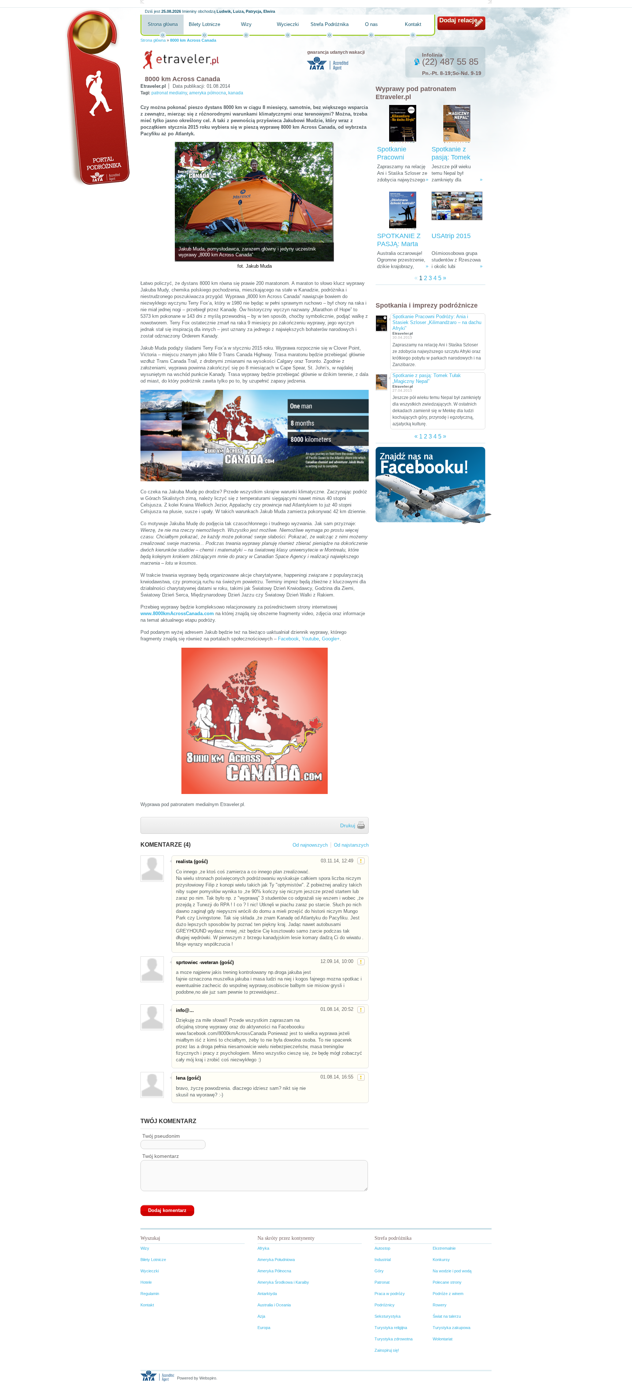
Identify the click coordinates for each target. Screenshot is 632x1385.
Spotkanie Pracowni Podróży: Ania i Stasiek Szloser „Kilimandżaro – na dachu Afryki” (436, 322)
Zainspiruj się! (387, 1350)
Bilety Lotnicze (204, 24)
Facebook (288, 638)
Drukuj (347, 825)
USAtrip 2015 (451, 236)
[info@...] (151, 1017)
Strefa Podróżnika (330, 24)
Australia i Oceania (274, 1305)
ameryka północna (207, 92)
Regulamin (149, 1293)
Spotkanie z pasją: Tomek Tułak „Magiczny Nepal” (426, 378)
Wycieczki (288, 24)
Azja (261, 1316)
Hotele (146, 1282)
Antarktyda (267, 1293)
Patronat (382, 1282)
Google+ (331, 638)
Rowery (440, 1305)
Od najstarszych (351, 845)
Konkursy (441, 1259)
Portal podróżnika (97, 97)
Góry (379, 1271)
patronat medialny (169, 92)
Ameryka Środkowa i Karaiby (283, 1282)
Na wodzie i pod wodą (452, 1271)
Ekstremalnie (444, 1248)
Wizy (246, 24)
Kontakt (413, 24)
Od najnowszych (310, 845)
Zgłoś (361, 861)
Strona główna (163, 24)
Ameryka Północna (274, 1271)
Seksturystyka (387, 1316)
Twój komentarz (160, 1156)
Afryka (263, 1248)
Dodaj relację (458, 20)
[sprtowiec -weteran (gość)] (151, 969)
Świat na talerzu (447, 1316)
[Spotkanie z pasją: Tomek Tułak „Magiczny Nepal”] (456, 124)
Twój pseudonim (161, 1136)
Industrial (383, 1259)
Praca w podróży (390, 1293)
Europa (263, 1327)
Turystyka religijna (391, 1327)
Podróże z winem (448, 1293)
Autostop (382, 1248)
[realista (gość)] (151, 868)
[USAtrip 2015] (457, 211)
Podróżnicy (385, 1305)
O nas (371, 24)
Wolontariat (442, 1339)
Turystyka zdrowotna (394, 1339)
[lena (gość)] (151, 1085)
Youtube (310, 638)
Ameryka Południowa (276, 1259)
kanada (235, 92)
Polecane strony (447, 1282)
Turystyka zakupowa (451, 1327)
